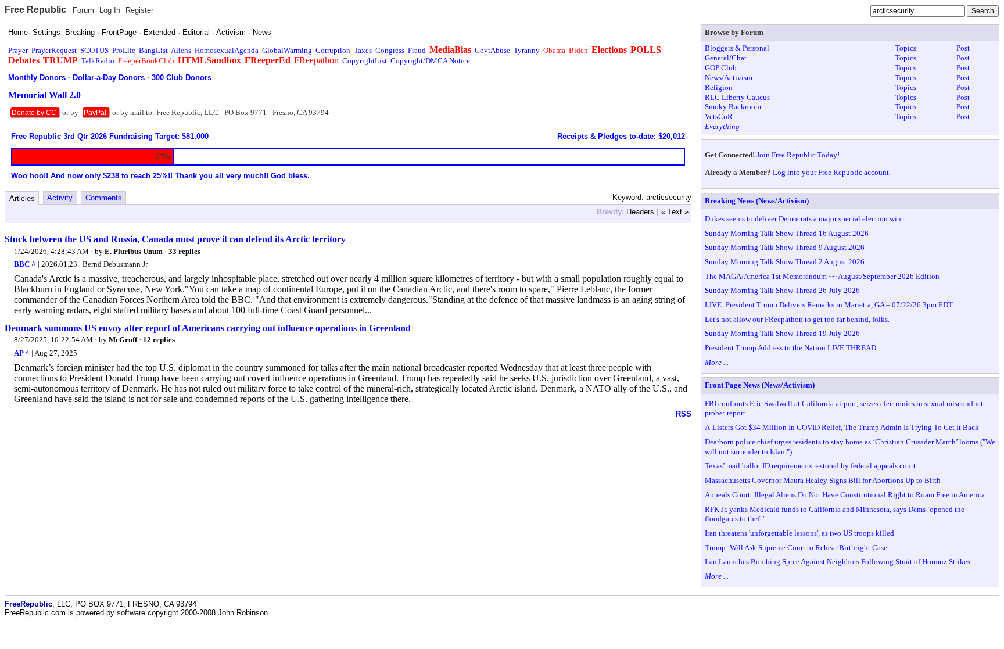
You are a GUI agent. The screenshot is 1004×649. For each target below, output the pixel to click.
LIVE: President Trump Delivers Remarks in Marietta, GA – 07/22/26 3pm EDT (829, 304)
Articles (22, 198)
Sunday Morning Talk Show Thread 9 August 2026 (785, 247)
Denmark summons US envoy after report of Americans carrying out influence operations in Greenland (208, 328)
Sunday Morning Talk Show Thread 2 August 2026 (785, 261)
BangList (153, 50)
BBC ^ (25, 264)
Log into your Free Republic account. (832, 172)
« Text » (675, 211)
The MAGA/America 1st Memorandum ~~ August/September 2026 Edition (822, 276)
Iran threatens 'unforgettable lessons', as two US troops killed (799, 533)
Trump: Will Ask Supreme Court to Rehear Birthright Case (796, 547)
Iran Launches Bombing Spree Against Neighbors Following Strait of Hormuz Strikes (837, 561)
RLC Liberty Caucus (737, 97)
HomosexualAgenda (227, 50)
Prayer (18, 50)
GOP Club (721, 67)
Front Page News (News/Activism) (760, 385)
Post (963, 48)
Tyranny (527, 50)
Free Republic (35, 10)
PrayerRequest (54, 50)
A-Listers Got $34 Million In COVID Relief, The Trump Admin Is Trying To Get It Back (842, 427)
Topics (905, 48)
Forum (83, 10)
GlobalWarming (287, 50)
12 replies (159, 339)
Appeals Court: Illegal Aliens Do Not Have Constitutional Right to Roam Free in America (845, 494)
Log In (109, 10)
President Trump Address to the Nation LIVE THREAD (790, 347)
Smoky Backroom (733, 106)
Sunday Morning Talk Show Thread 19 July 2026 (782, 333)
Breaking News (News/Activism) (757, 200)
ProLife (123, 50)
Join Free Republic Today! (798, 154)
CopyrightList (364, 60)
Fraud (417, 50)
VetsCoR (719, 116)
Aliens (181, 50)
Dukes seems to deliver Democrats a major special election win (803, 218)
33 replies (184, 251)
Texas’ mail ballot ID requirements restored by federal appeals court (810, 465)
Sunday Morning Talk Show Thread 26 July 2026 (782, 290)
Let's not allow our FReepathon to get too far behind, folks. (797, 319)
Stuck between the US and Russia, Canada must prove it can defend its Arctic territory (175, 239)
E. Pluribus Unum (134, 251)
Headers (640, 211)
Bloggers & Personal (737, 48)
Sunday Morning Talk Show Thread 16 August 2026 (787, 233)
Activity (60, 197)
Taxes (363, 50)
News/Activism (728, 77)
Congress (389, 50)
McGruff (123, 339)
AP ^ (22, 353)
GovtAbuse (492, 50)
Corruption (332, 50)
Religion (719, 87)
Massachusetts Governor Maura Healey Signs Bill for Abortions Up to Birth (823, 480)
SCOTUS (94, 50)
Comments (103, 197)
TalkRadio (97, 60)
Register (139, 10)
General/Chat (726, 57)
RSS (683, 414)
